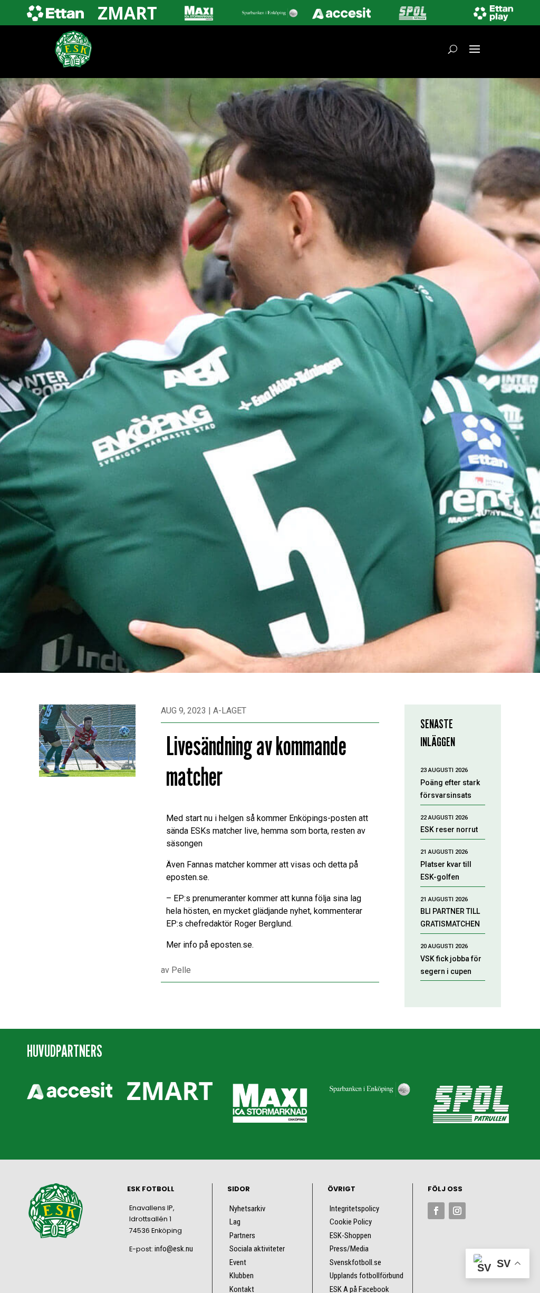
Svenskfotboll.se (355, 1262)
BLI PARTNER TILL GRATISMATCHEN (450, 917)
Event (237, 1262)
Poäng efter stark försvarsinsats (450, 788)
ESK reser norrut (449, 829)
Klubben (241, 1275)
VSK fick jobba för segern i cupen (450, 965)
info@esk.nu (174, 1248)
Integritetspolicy (354, 1208)
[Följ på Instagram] (457, 1210)
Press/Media (349, 1248)
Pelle (181, 970)
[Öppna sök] (452, 49)
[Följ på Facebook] (436, 1210)
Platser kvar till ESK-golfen (445, 870)
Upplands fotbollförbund (366, 1275)
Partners (242, 1235)
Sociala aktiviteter (257, 1248)
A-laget (229, 711)
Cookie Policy (351, 1222)
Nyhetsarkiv (247, 1208)
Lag (234, 1222)
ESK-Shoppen (350, 1235)
